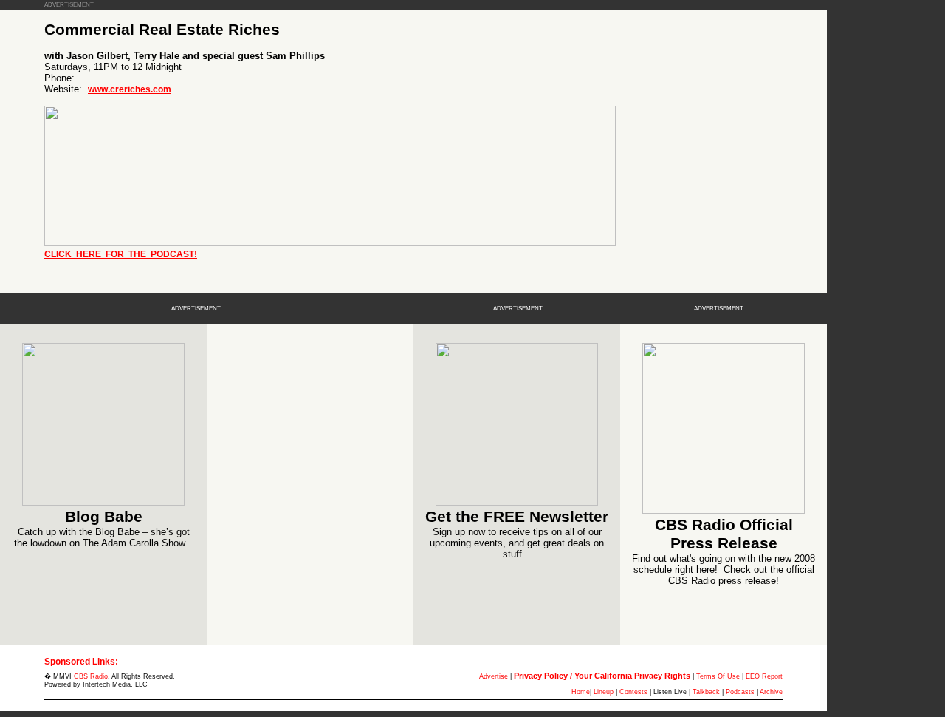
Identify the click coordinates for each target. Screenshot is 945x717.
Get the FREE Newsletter (516, 517)
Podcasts (740, 692)
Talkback (706, 692)
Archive (771, 692)
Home (580, 692)
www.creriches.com (129, 89)
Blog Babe (103, 517)
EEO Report (764, 676)
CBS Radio (91, 676)
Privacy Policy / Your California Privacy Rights (602, 675)
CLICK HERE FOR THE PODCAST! (120, 254)
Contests (633, 692)
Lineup (604, 692)
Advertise (493, 676)
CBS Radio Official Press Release (724, 534)
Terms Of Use (718, 676)
